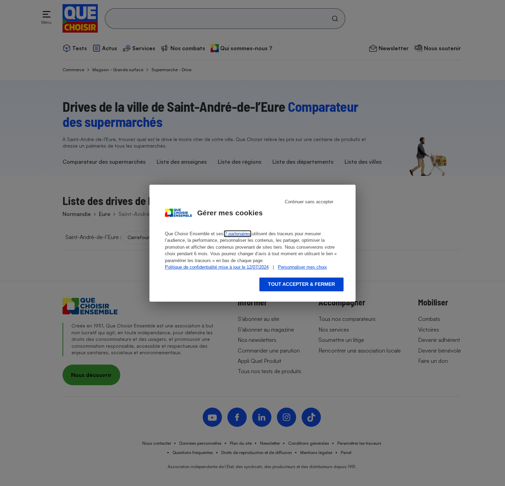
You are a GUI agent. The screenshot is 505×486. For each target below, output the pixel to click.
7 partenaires (237, 233)
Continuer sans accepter (309, 201)
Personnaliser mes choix (302, 267)
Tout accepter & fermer (301, 284)
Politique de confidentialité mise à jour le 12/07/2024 (217, 267)
